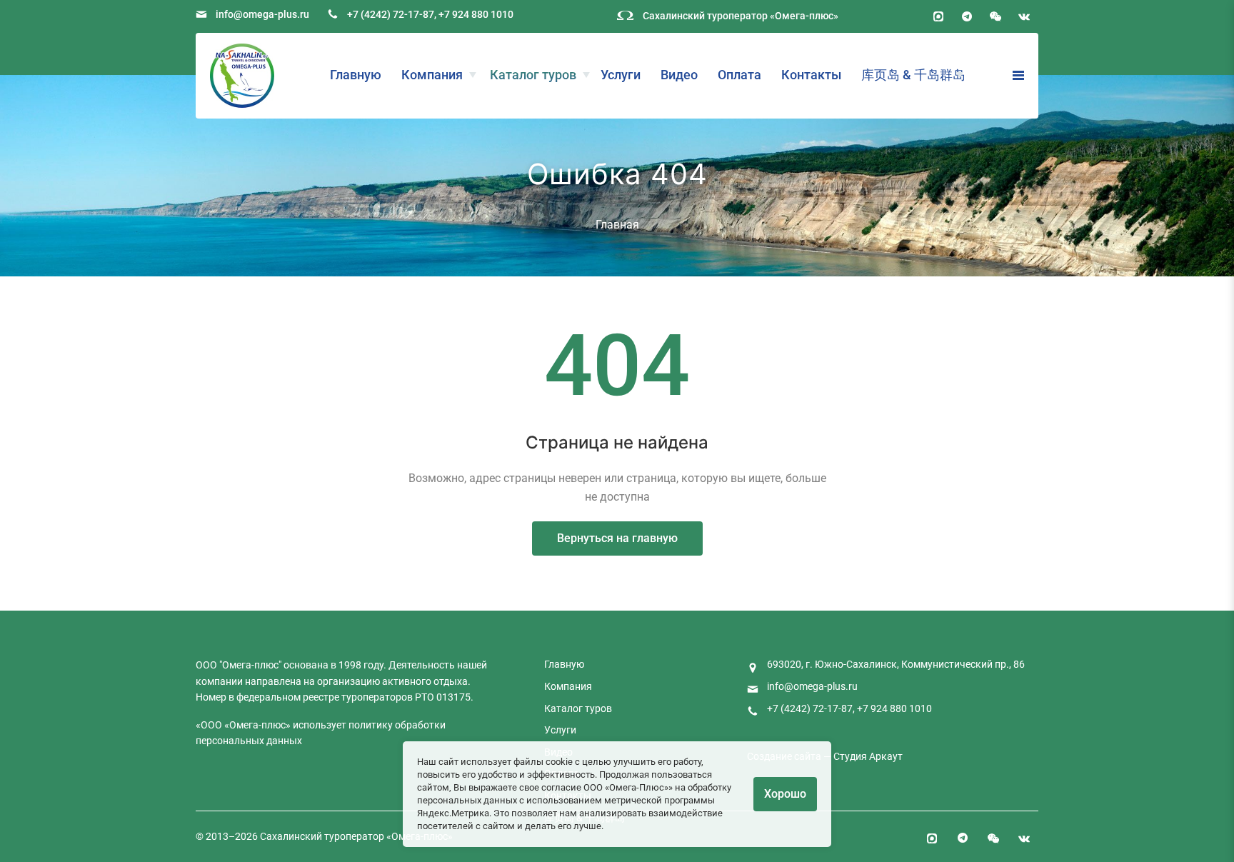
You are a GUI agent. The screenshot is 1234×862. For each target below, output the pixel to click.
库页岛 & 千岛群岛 (913, 74)
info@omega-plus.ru (262, 14)
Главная (617, 224)
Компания (432, 74)
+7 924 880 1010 (475, 14)
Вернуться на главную (617, 538)
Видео (679, 74)
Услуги (621, 74)
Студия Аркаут (868, 756)
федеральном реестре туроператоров (324, 697)
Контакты (811, 74)
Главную (355, 74)
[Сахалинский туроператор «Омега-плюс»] (242, 76)
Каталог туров (533, 74)
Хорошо (785, 794)
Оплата (739, 74)
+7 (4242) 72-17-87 (390, 14)
